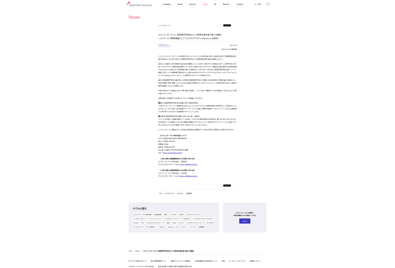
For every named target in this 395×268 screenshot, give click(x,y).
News (137, 251)
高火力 (163, 227)
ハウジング (192, 227)
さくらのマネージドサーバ (172, 219)
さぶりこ (181, 223)
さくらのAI (173, 214)
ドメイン (184, 227)
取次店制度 (157, 214)
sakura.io (180, 193)
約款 (165, 214)
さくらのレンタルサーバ (141, 219)
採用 (168, 223)
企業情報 (189, 193)
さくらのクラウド (169, 193)
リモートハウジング (156, 219)
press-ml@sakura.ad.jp (188, 164)
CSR (160, 193)
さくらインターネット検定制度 (143, 214)
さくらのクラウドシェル (193, 214)
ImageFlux (186, 219)
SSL (178, 227)
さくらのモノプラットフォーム (195, 223)
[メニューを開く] (268, 4)
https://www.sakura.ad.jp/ (172, 152)
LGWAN (181, 214)
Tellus (174, 223)
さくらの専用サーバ (152, 227)
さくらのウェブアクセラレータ (155, 223)
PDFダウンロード (165, 45)
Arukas (136, 223)
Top (130, 251)
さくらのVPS (210, 223)
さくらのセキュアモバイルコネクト (203, 219)
